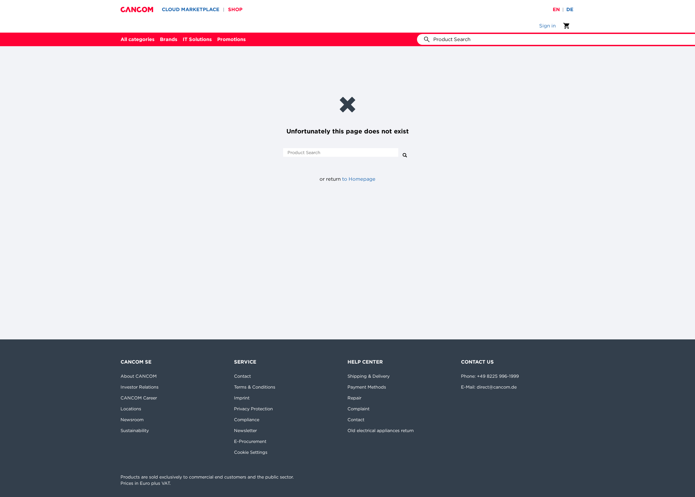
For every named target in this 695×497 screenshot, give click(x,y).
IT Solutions (197, 39)
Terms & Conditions (254, 387)
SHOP (235, 9)
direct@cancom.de (497, 387)
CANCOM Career (139, 398)
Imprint (241, 398)
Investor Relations (140, 387)
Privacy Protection (253, 408)
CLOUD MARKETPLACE (190, 9)
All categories (137, 39)
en (556, 9)
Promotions (231, 39)
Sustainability (135, 430)
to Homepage (358, 179)
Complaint (358, 408)
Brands (168, 39)
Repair (354, 398)
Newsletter (245, 430)
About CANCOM (139, 376)
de (569, 9)
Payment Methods (367, 387)
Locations (131, 408)
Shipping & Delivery (369, 376)
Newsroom (132, 419)
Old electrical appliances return (381, 430)
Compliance (246, 419)
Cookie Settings (250, 452)
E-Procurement (250, 441)
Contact (242, 376)
